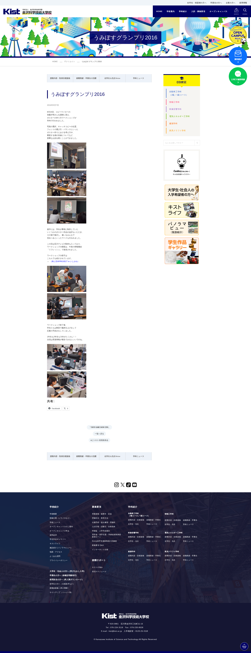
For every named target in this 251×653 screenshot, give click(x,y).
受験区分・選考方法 (100, 518)
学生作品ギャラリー (58, 539)
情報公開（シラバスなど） (60, 518)
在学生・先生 (133, 524)
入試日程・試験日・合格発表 (103, 527)
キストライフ (55, 544)
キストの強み (97, 567)
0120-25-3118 (141, 631)
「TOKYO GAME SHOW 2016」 (99, 427)
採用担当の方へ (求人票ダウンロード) (66, 579)
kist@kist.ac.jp (115, 631)
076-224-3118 (116, 627)
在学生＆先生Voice (112, 78)
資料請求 (53, 535)
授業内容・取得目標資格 (60, 78)
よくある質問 (55, 556)
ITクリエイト (69, 62)
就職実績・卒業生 (153, 520)
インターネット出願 (100, 550)
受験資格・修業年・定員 (102, 514)
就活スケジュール (99, 571)
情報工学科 (174, 102)
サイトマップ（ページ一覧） (61, 592)
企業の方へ (231, 3)
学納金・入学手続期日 (101, 531)
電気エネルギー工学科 (179, 116)
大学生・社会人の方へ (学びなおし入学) (67, 571)
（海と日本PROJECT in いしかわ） (64, 261)
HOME (55, 62)
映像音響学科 (175, 109)
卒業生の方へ (216, 3)
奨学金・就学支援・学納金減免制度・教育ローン (107, 536)
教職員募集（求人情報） (59, 588)
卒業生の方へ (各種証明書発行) (63, 575)
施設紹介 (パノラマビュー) (60, 548)
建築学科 (173, 123)
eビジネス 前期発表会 (99, 440)
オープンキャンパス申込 (59, 531)
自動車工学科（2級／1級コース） (178, 93)
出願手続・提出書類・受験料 (103, 522)
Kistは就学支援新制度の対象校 (104, 541)
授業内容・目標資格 (136, 520)
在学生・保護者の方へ (196, 3)
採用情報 (243, 3)
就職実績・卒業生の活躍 (86, 78)
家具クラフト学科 (177, 130)
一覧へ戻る (99, 433)
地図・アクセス (56, 552)
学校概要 (53, 514)
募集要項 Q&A (98, 545)
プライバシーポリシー (59, 560)
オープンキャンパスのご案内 (61, 527)
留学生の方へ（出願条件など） (62, 584)
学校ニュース (55, 522)
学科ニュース (138, 78)
